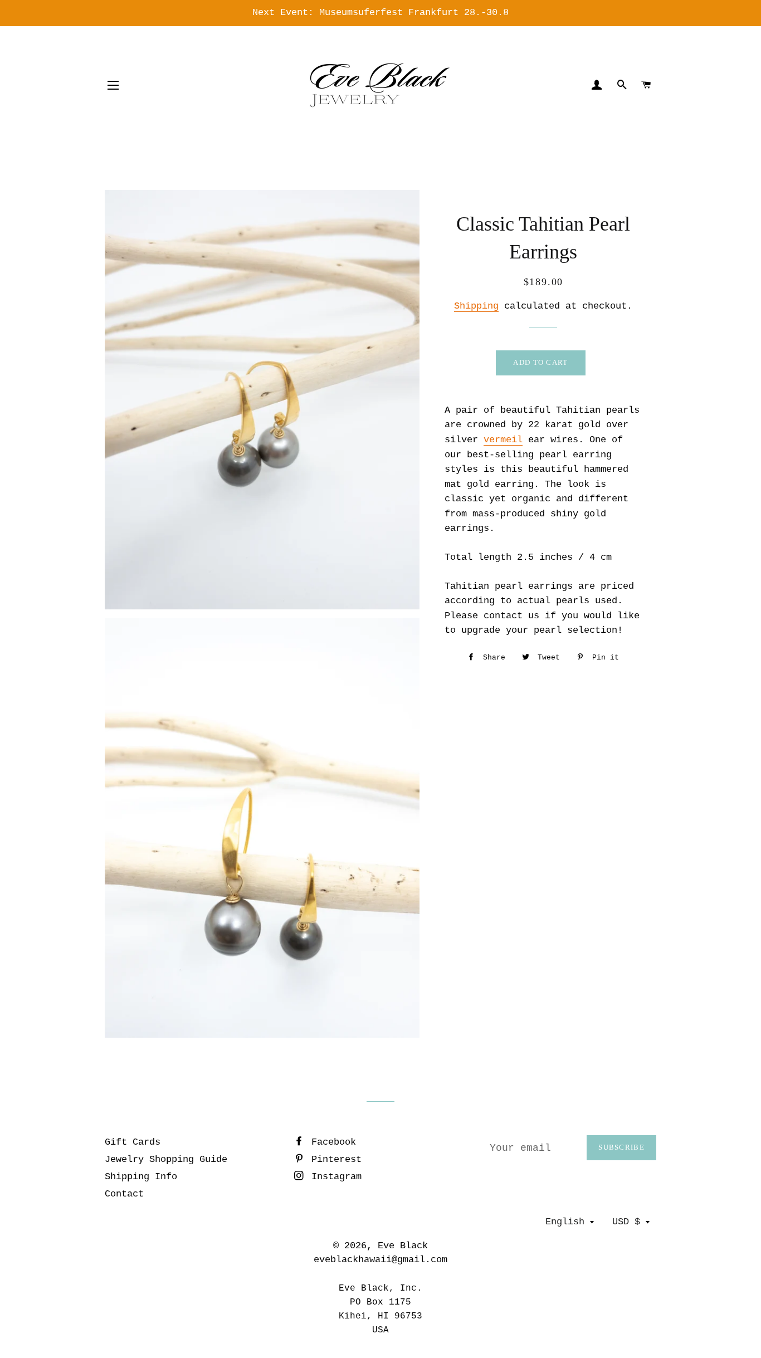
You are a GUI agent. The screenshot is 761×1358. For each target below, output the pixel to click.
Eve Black (403, 1245)
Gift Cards (132, 1142)
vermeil (503, 439)
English (564, 1222)
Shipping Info (141, 1176)
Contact (124, 1194)
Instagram (334, 1176)
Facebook (331, 1142)
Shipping (476, 306)
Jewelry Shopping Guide (166, 1159)
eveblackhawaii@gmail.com (380, 1259)
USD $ (626, 1222)
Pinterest (334, 1159)
